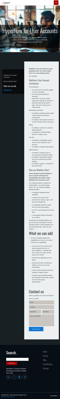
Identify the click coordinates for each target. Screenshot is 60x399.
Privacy (3, 396)
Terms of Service (10, 396)
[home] (6, 2)
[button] (56, 2)
